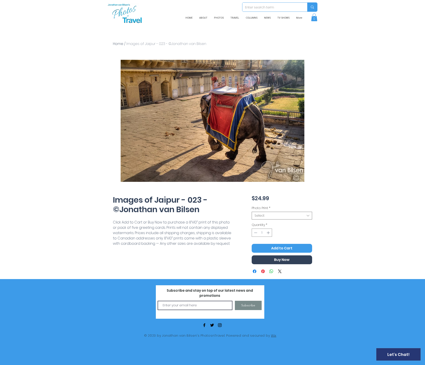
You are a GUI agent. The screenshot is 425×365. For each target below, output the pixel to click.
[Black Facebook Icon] (204, 325)
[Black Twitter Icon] (212, 325)
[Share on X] (279, 271)
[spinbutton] (262, 233)
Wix (273, 335)
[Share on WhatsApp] (271, 271)
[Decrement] (255, 233)
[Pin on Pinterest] (263, 271)
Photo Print (261, 208)
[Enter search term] (312, 7)
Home (118, 43)
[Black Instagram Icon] (219, 325)
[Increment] (268, 233)
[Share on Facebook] (254, 271)
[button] (314, 17)
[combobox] (282, 215)
